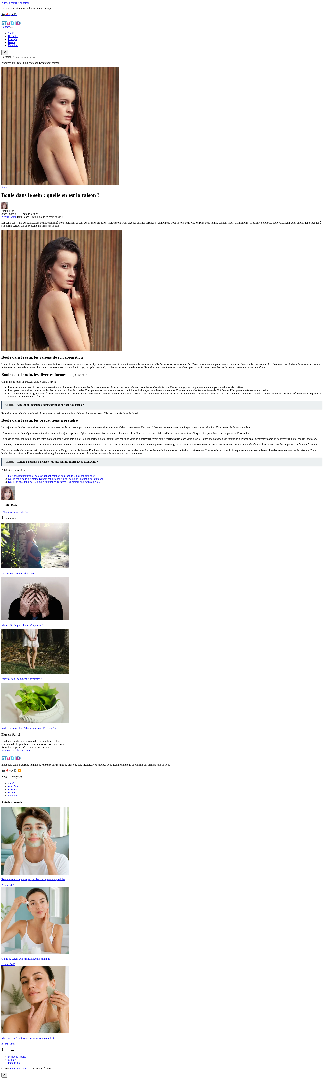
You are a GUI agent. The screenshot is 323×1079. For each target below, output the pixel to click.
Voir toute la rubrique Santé (15, 750)
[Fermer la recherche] (4, 52)
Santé (11, 33)
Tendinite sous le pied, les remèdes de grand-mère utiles (30, 741)
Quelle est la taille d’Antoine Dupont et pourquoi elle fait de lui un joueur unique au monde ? (57, 478)
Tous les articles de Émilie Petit (15, 512)
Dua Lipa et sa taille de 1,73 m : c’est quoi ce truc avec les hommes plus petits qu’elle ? (54, 481)
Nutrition (13, 45)
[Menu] (11, 27)
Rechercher (7, 56)
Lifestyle (12, 39)
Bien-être (13, 36)
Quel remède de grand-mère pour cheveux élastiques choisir (33, 744)
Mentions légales (17, 1056)
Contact (5, 26)
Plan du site (14, 1062)
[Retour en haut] (4, 1075)
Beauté (11, 42)
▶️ (19, 770)
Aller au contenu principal (15, 2)
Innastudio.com (18, 1068)
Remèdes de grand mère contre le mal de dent (25, 747)
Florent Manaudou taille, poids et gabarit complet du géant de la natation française (51, 475)
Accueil (5, 216)
